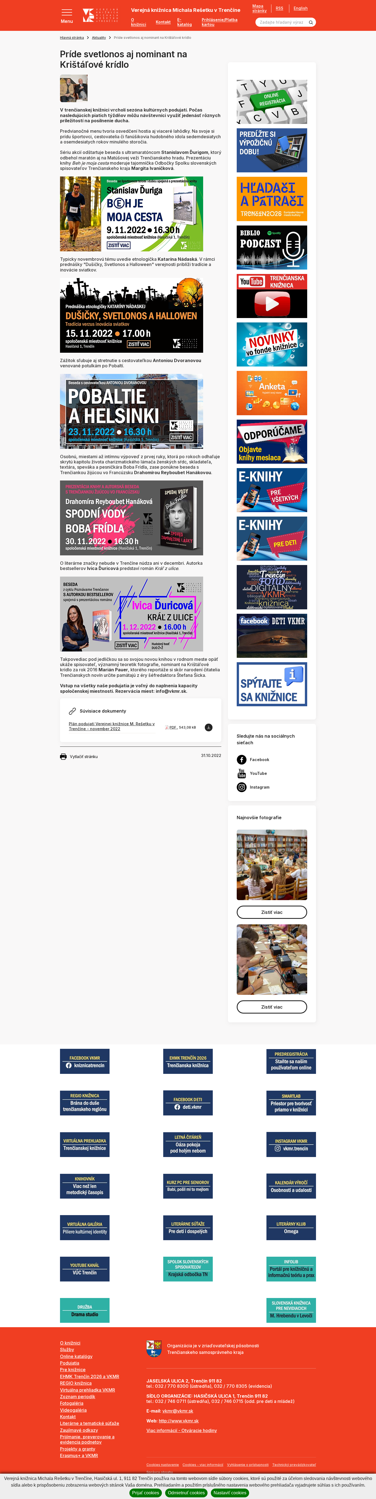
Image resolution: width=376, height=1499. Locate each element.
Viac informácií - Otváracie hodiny (181, 1430)
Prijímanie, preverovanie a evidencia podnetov (87, 1439)
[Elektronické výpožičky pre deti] (272, 538)
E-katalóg (184, 22)
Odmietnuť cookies (186, 1492)
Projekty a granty (77, 1449)
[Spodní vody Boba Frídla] (131, 517)
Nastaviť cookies (230, 1492)
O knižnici (138, 22)
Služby (67, 1349)
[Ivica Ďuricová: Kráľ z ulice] (131, 613)
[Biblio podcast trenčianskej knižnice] (272, 247)
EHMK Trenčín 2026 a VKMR (89, 1376)
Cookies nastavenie (162, 1465)
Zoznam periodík (77, 1396)
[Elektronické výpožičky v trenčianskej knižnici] (272, 489)
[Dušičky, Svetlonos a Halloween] (131, 314)
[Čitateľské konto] (272, 150)
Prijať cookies (145, 1492)
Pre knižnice (73, 1369)
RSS (279, 8)
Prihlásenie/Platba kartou (220, 22)
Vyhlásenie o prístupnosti (248, 1465)
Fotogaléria (71, 1403)
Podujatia (69, 1363)
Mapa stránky (259, 8)
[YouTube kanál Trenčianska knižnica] (272, 295)
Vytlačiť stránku (84, 756)
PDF (173, 727)
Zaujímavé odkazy (79, 1430)
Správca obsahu (159, 1472)
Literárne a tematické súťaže (89, 1423)
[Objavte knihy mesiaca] (272, 441)
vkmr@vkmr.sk (177, 1411)
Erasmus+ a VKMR (79, 1455)
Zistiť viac (272, 912)
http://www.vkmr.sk (179, 1421)
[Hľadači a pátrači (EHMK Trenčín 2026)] (272, 198)
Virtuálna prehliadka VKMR (87, 1390)
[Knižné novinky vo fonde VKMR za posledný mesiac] (272, 344)
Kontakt (163, 22)
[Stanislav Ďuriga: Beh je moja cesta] (131, 213)
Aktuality (99, 38)
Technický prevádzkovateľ (294, 1465)
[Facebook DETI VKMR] (272, 635)
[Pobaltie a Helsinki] (131, 411)
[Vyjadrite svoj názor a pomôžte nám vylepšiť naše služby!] (272, 392)
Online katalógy (76, 1356)
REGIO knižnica (76, 1383)
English (301, 8)
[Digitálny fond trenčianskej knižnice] (272, 587)
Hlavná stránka (72, 38)
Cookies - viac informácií (202, 1465)
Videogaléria (73, 1410)
